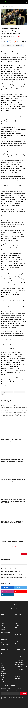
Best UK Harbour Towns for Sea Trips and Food (12, 574)
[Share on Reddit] (15, 41)
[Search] (26, 2)
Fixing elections (5, 392)
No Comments (5, 38)
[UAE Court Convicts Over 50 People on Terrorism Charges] (14, 431)
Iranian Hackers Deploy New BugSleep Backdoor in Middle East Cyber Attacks (12, 460)
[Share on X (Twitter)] (10, 41)
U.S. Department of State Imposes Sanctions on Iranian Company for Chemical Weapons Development (13, 501)
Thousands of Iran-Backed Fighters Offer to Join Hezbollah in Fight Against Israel (13, 480)
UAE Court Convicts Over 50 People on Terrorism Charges (11, 440)
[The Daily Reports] (15, 2)
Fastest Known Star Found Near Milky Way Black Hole (13, 566)
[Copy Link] (25, 41)
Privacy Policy (4, 698)
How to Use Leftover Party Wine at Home (10, 571)
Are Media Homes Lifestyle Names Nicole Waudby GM (13, 577)
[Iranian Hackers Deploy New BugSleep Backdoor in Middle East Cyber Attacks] (14, 451)
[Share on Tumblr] (20, 41)
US (2, 394)
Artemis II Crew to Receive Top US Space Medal (12, 563)
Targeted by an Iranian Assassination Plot (13, 541)
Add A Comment (14, 546)
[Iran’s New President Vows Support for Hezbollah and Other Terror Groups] (14, 512)
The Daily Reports (6, 36)
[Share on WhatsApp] (12, 41)
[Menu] (2, 2)
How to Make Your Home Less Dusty (9, 568)
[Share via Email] (23, 41)
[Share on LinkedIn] (18, 41)
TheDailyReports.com (11, 703)
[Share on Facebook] (7, 41)
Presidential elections (19, 392)
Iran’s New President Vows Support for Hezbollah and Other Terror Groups (12, 522)
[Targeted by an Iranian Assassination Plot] (14, 532)
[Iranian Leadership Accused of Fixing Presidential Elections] (14, 17)
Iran (19, 36)
